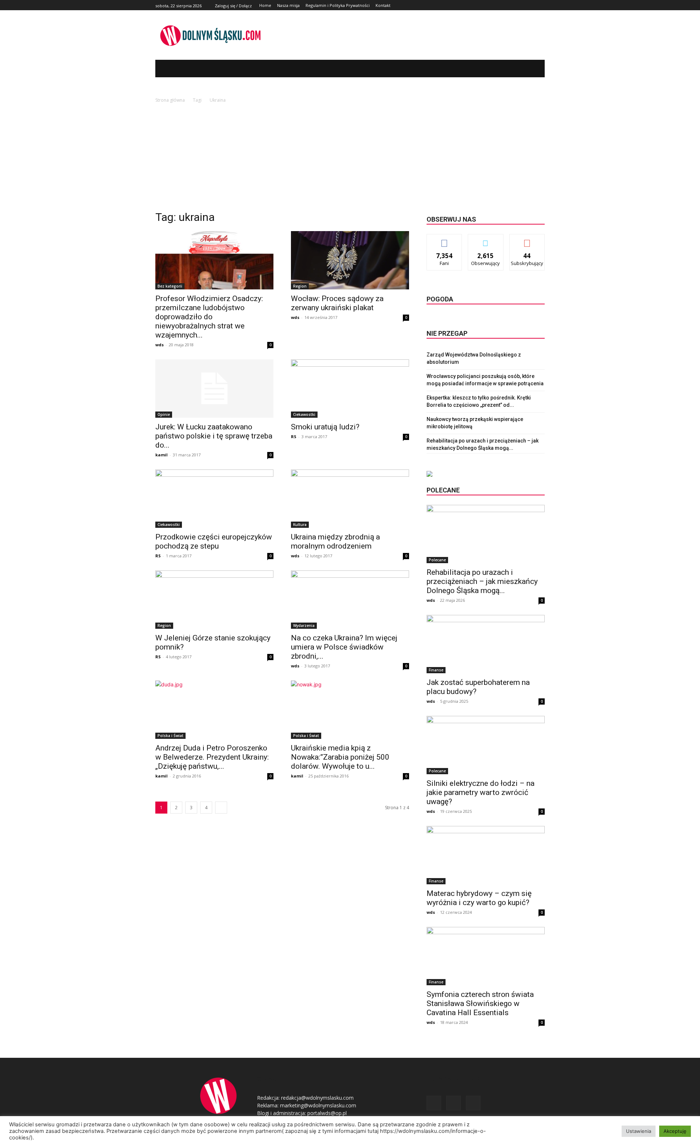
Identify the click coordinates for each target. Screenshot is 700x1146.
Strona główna (170, 100)
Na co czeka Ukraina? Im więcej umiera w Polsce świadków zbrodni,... (344, 647)
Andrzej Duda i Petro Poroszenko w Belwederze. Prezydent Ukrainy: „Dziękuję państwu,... (212, 757)
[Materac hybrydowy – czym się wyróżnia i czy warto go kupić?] (486, 855)
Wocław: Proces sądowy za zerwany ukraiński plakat (337, 303)
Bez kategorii (170, 286)
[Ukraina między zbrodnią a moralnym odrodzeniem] (350, 498)
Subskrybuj (527, 239)
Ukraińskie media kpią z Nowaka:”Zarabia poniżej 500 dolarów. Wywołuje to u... (340, 757)
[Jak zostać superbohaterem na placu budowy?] (486, 644)
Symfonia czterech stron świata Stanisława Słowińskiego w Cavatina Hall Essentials (480, 1003)
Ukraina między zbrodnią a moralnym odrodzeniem (335, 541)
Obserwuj (486, 239)
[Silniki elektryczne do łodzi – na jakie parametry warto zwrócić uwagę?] (486, 745)
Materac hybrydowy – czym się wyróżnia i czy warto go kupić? (479, 898)
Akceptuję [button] (675, 1131)
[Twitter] (532, 5)
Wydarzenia (304, 625)
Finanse (436, 670)
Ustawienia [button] (638, 1131)
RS (293, 436)
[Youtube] (540, 5)
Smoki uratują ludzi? (325, 426)
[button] (528, 68)
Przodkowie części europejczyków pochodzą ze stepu (213, 541)
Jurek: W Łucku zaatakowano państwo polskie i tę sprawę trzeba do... (213, 435)
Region (300, 286)
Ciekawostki (304, 414)
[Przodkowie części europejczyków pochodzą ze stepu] (214, 498)
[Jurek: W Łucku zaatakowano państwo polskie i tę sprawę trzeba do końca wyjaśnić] (214, 388)
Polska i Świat (170, 735)
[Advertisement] (350, 159)
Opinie (164, 414)
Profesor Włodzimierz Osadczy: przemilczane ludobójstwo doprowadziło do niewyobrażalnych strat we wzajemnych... (209, 316)
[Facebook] (524, 5)
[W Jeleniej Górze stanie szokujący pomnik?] (214, 599)
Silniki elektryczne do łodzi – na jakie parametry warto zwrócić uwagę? (480, 792)
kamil (161, 454)
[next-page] (221, 808)
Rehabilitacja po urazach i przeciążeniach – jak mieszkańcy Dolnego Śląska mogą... (482, 581)
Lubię (444, 239)
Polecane (437, 559)
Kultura (300, 524)
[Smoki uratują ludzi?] (350, 388)
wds (159, 344)
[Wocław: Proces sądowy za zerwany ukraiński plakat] (350, 260)
